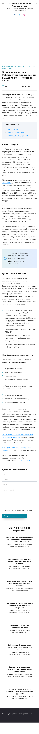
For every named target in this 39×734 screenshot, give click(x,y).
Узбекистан (6, 183)
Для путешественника (19, 65)
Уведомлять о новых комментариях (18, 510)
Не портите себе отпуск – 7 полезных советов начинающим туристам (19, 691)
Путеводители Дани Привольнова (20, 4)
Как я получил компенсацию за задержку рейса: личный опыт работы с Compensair (19, 539)
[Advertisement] (19, 41)
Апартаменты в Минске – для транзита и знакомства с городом (19, 583)
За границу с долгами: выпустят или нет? (19, 626)
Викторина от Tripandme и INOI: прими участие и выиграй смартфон (19, 605)
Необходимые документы (18, 136)
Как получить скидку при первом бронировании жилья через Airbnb (19, 669)
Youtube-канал (24, 460)
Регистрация (13, 129)
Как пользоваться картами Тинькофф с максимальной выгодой (19, 561)
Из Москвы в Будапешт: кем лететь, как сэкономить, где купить (19, 647)
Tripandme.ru (6, 65)
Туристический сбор (16, 133)
